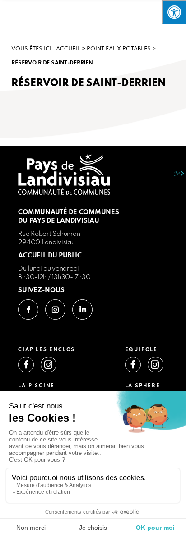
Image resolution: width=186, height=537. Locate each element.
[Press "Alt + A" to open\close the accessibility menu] (174, 12)
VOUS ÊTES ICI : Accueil (45, 49)
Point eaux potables (119, 49)
